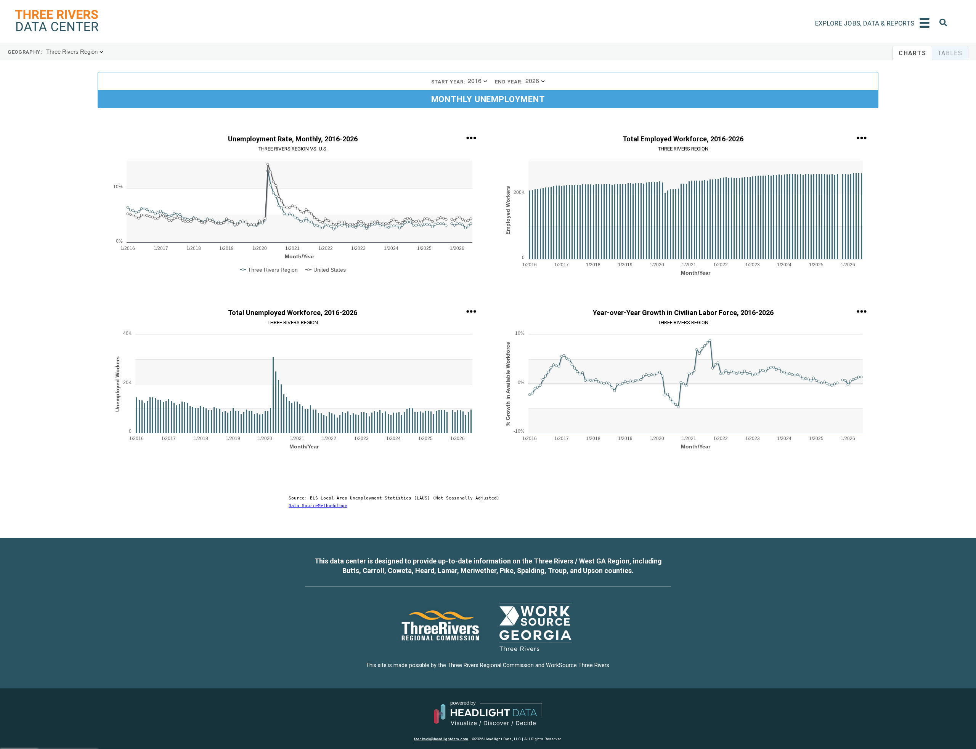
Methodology (332, 505)
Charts (912, 53)
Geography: (25, 52)
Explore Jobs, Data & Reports (864, 23)
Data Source (303, 505)
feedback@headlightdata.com (441, 739)
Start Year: (448, 82)
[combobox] (943, 24)
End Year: (509, 82)
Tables (950, 53)
